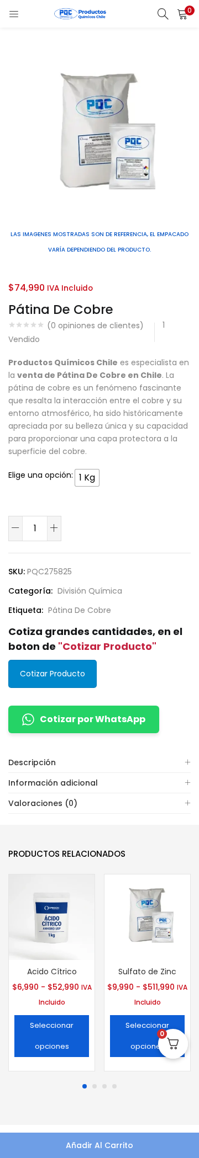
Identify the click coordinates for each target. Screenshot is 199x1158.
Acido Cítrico (52, 971)
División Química (89, 590)
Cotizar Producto (52, 673)
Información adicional (53, 782)
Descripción (32, 762)
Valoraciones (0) (42, 803)
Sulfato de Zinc (147, 971)
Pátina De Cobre (79, 610)
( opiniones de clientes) (95, 325)
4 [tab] (114, 1086)
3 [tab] (104, 1086)
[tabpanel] (52, 974)
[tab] (99, 763)
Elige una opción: (40, 475)
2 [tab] (94, 1086)
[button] (182, 14)
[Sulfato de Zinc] (147, 916)
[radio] (87, 477)
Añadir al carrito (99, 1145)
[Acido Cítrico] (52, 916)
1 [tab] (84, 1086)
